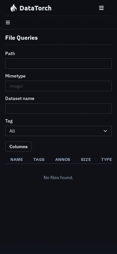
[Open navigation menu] (101, 7)
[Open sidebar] (8, 22)
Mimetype (15, 76)
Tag (9, 121)
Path (10, 53)
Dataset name (19, 98)
